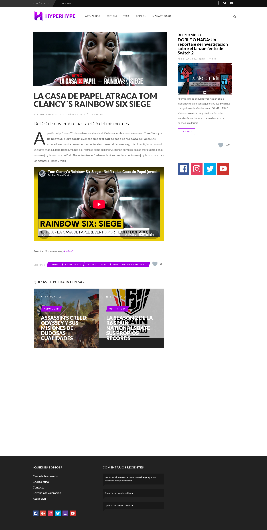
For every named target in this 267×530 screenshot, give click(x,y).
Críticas (111, 16)
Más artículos (162, 16)
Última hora (95, 114)
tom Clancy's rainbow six (130, 264)
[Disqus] (99, 401)
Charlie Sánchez (194, 59)
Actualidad (92, 16)
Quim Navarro (112, 493)
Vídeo (213, 59)
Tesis (126, 16)
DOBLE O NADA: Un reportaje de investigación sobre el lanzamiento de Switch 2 (203, 46)
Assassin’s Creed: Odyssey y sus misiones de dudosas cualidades (64, 328)
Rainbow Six (73, 264)
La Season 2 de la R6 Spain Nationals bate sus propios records (129, 328)
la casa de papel (97, 264)
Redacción (39, 498)
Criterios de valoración (47, 492)
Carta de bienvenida (45, 476)
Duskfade (65, 3)
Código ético (41, 481)
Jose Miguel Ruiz (50, 114)
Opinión (141, 16)
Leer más (186, 132)
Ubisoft (68, 251)
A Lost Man (127, 493)
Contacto (38, 487)
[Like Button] (155, 264)
